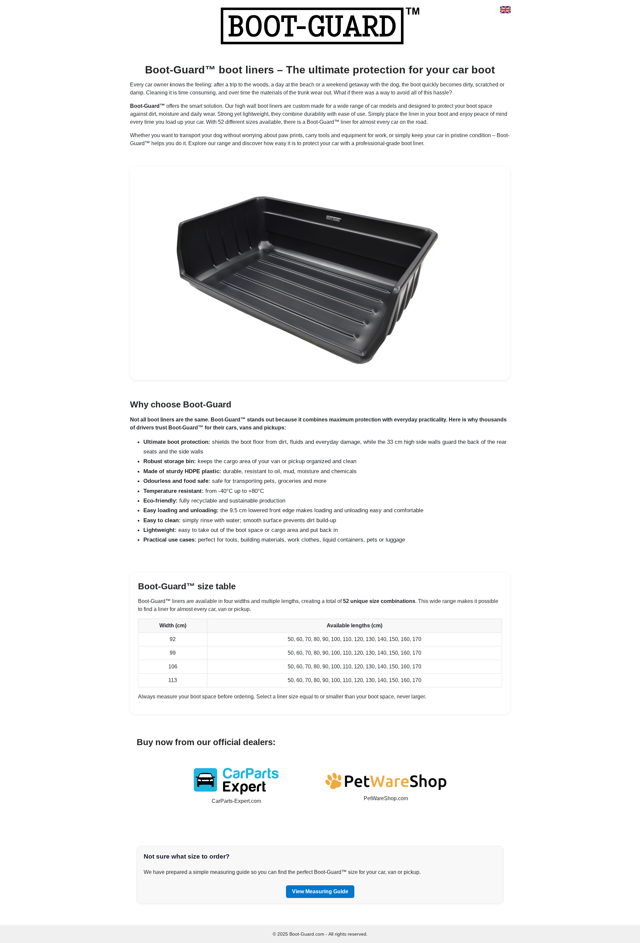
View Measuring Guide (320, 891)
